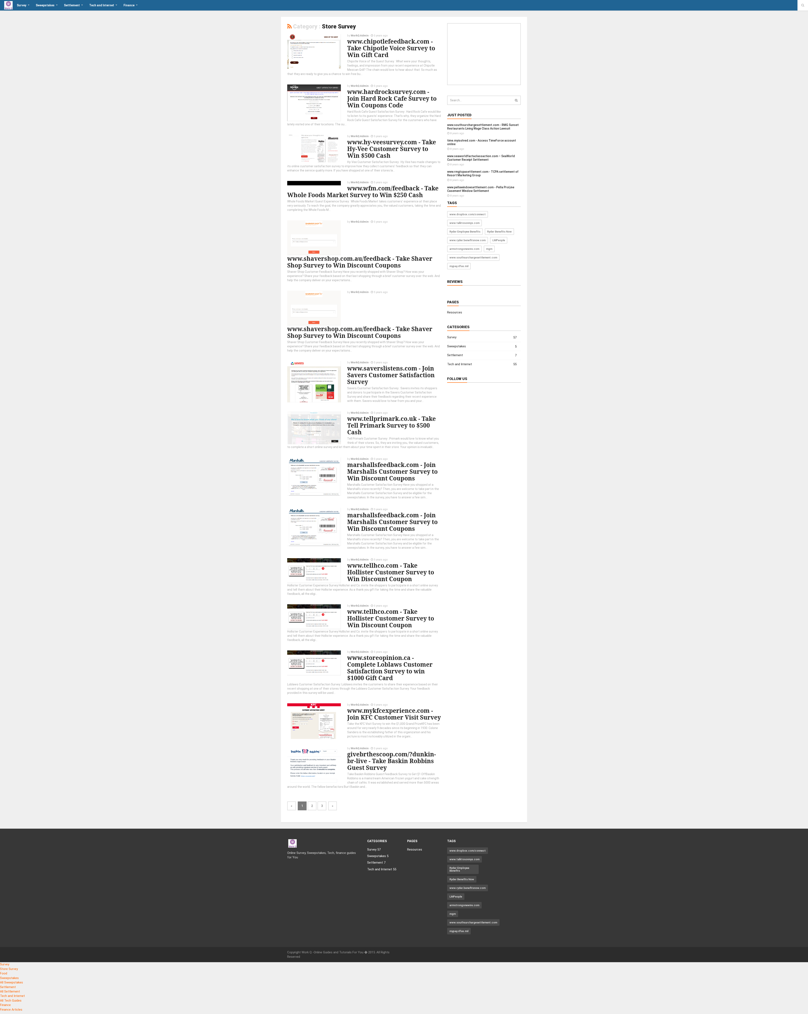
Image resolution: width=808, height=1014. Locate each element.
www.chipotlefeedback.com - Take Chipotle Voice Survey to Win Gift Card (391, 48)
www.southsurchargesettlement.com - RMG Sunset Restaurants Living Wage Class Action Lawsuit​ (483, 126)
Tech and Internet (482, 364)
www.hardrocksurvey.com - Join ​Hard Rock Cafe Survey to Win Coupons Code (392, 98)
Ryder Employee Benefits (464, 231)
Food (3, 973)
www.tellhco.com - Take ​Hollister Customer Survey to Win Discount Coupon (390, 572)
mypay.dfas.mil (458, 266)
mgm (489, 248)
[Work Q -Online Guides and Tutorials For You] (8, 5)
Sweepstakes (482, 346)
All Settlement (10, 991)
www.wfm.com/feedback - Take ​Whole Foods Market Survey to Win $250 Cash (363, 191)
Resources (454, 312)
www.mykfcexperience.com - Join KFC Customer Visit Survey (394, 713)
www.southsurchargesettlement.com (473, 257)
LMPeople (498, 240)
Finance (5, 1005)
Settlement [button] (72, 5)
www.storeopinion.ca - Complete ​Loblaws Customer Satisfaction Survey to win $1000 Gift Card (390, 668)
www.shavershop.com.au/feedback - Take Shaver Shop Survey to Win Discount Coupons (359, 261)
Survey (482, 337)
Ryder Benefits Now (499, 231)
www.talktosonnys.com (464, 223)
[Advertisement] (484, 54)
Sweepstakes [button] (45, 5)
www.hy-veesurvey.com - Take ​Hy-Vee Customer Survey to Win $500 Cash (392, 148)
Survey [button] (21, 5)
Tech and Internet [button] (101, 5)
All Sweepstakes (11, 982)
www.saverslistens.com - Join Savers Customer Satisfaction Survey (391, 375)
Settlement (482, 355)
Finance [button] (129, 5)
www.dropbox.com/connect (467, 214)
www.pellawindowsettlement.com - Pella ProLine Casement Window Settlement (480, 189)
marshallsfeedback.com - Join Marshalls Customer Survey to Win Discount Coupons (392, 471)
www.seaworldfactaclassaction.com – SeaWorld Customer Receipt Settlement (481, 157)
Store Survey (9, 969)
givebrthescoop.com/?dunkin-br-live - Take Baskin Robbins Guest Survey (391, 761)
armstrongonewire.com (464, 248)
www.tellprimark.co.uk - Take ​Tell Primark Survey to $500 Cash (392, 425)
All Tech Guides (10, 1000)
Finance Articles (11, 1009)
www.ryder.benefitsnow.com (467, 240)
